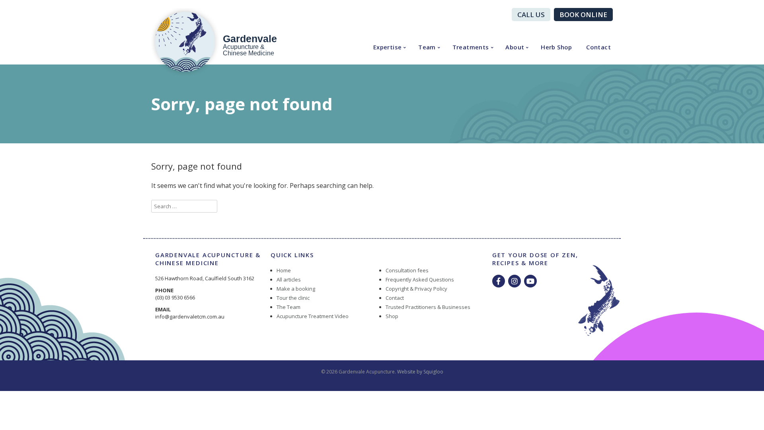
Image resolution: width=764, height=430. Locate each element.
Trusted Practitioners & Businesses (428, 307)
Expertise (387, 47)
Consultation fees (407, 270)
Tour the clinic (293, 297)
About (514, 47)
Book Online (583, 14)
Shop (392, 316)
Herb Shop (556, 47)
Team (427, 47)
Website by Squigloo (420, 371)
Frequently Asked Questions (420, 279)
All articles (289, 279)
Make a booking (296, 288)
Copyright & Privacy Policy (416, 288)
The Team (288, 307)
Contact (598, 47)
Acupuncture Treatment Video (313, 316)
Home (284, 270)
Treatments (470, 47)
